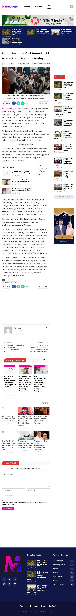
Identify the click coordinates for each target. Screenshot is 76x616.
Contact (52, 606)
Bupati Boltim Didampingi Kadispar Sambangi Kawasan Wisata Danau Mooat (39, 348)
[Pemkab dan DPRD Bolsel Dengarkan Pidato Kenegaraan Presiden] (58, 147)
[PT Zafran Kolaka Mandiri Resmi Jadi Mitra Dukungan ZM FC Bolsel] (6, 173)
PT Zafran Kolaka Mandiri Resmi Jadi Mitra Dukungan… (22, 172)
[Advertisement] (26, 307)
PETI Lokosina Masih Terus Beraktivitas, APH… (16, 32)
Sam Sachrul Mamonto (10, 282)
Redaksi (23, 606)
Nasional (39, 7)
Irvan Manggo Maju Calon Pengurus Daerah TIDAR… (21, 181)
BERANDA (28, 7)
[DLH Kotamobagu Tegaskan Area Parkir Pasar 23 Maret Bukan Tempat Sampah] (6, 191)
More (49, 8)
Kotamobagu (58, 561)
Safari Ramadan (33, 280)
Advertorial (57, 576)
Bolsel (55, 569)
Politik (55, 573)
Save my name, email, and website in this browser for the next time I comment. (24, 503)
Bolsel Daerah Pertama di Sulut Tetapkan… (67, 31)
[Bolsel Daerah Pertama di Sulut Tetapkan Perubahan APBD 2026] (55, 32)
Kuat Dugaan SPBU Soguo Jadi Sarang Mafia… (18, 40)
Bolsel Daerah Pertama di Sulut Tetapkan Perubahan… (64, 110)
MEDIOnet (7, 109)
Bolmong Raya (44, 63)
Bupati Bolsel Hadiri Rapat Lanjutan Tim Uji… (68, 187)
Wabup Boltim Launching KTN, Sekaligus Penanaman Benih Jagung (14, 348)
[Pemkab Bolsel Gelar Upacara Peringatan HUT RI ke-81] (58, 134)
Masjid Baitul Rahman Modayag (16, 280)
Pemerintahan (58, 584)
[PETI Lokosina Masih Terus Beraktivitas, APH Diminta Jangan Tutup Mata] (6, 32)
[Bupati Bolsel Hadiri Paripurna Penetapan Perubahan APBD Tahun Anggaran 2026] (58, 160)
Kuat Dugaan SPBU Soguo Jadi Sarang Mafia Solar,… (68, 122)
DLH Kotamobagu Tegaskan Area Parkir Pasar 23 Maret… (22, 190)
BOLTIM (16, 109)
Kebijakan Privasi (38, 606)
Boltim (35, 63)
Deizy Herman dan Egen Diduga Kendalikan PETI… (42, 31)
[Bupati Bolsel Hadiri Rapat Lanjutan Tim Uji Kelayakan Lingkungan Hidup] (58, 187)
